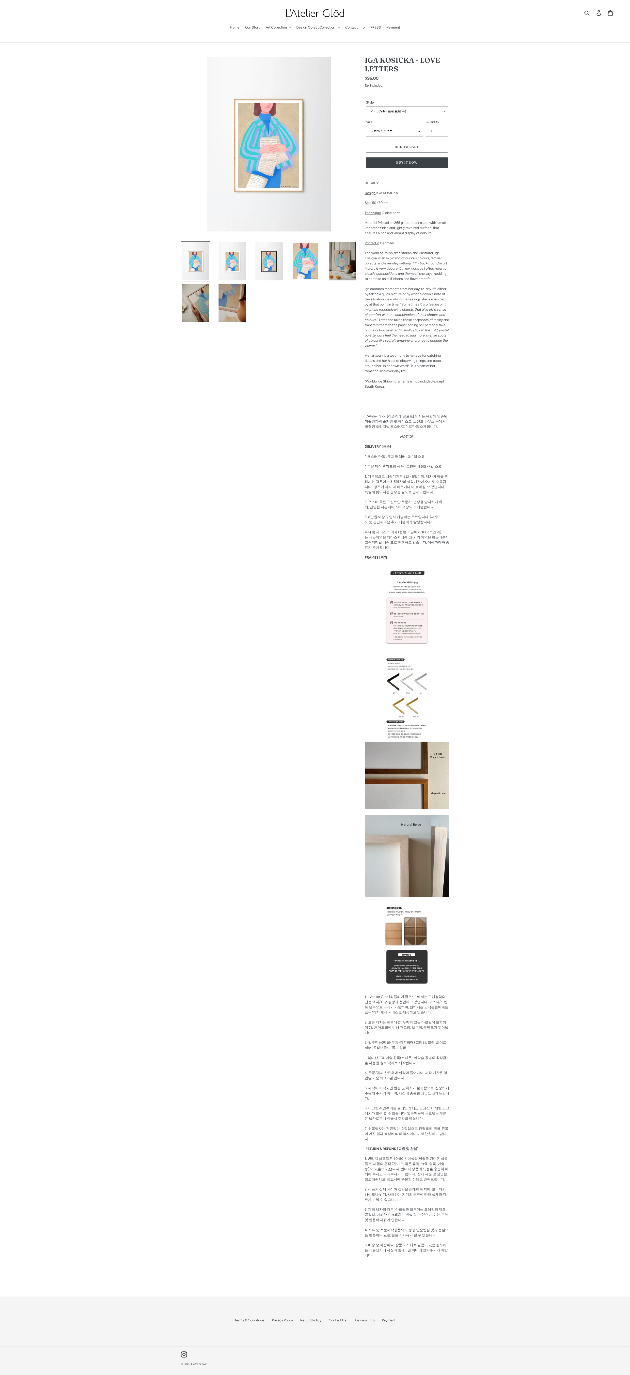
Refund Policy (310, 1320)
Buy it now (407, 162)
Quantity (432, 122)
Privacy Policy (282, 1320)
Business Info (364, 1320)
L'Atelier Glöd (199, 1364)
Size (369, 122)
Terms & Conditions (250, 1320)
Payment (388, 1320)
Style (370, 102)
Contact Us (337, 1320)
